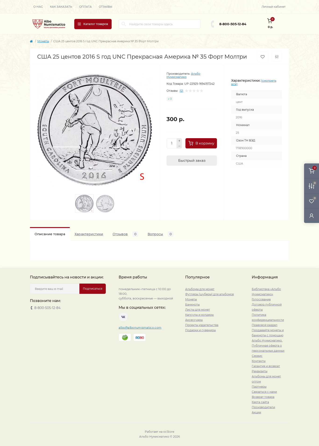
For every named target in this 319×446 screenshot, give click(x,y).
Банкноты (192, 304)
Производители (263, 407)
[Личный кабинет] (311, 215)
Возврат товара (263, 397)
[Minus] (179, 146)
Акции (256, 412)
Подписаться (92, 288)
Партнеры (259, 386)
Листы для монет (197, 309)
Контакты (259, 361)
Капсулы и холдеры (199, 314)
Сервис (257, 356)
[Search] (124, 24)
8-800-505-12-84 (232, 24)
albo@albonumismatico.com (140, 327)
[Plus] (179, 140)
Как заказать (61, 6)
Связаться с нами (264, 391)
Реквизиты (259, 371)
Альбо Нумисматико (183, 75)
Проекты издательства (201, 325)
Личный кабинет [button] (274, 6)
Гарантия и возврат (266, 366)
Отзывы (105, 6)
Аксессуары (194, 320)
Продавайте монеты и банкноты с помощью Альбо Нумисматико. (268, 335)
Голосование (261, 299)
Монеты (43, 41)
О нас (38, 6)
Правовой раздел (264, 325)
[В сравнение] (277, 57)
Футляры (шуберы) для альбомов (209, 294)
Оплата (85, 6)
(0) (181, 90)
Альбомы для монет (199, 289)
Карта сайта (260, 402)
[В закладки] (262, 57)
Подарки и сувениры (200, 330)
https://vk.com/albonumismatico (123, 317)
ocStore (168, 431)
